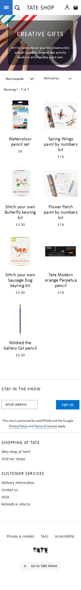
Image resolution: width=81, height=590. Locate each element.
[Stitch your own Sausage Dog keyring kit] (20, 252)
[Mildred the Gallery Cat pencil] (20, 320)
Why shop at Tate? (16, 452)
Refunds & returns (16, 504)
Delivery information (18, 483)
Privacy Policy (18, 426)
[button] (17, 8)
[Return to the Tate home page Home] (40, 8)
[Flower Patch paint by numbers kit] (61, 184)
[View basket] (75, 8)
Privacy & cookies (20, 536)
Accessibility (64, 536)
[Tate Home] (40, 550)
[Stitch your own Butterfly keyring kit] (20, 184)
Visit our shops (13, 459)
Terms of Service (45, 426)
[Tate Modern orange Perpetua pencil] (61, 252)
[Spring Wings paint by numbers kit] (61, 116)
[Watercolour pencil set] (20, 116)
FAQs (5, 497)
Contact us (10, 490)
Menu (7, 7)
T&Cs (45, 536)
